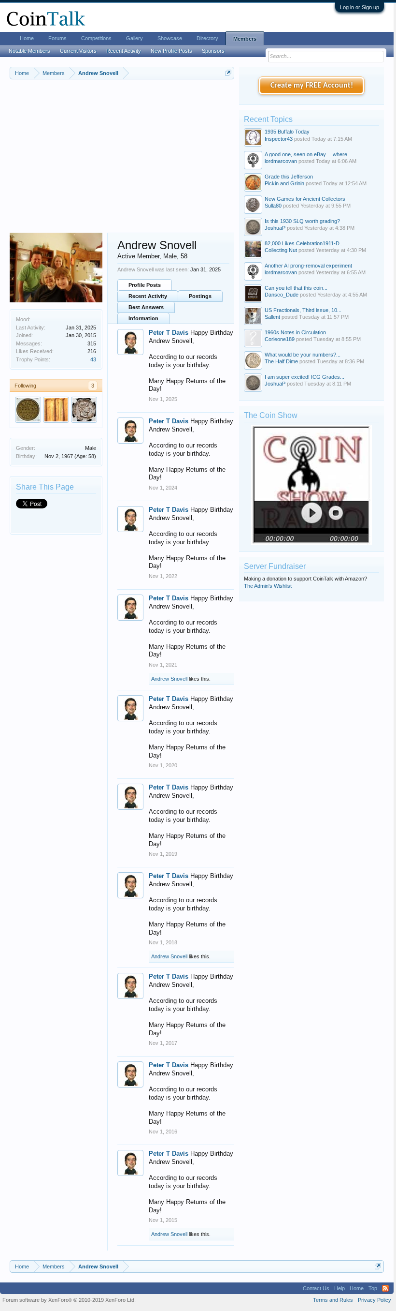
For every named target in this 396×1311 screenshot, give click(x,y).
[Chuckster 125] (56, 410)
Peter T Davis (168, 332)
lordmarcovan (281, 161)
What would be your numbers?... (302, 355)
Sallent (272, 317)
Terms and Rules (333, 1300)
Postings (200, 296)
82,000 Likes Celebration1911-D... (304, 243)
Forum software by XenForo (69, 1300)
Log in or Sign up (359, 7)
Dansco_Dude (281, 295)
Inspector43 (279, 139)
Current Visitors (78, 51)
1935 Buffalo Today (287, 131)
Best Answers (146, 307)
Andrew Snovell (169, 679)
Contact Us (316, 1288)
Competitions (96, 38)
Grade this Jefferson (289, 176)
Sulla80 (273, 206)
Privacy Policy (374, 1300)
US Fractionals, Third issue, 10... (303, 310)
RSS (385, 1288)
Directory (207, 38)
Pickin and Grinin (284, 183)
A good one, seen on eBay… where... (308, 154)
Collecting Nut (281, 250)
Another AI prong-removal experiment (308, 265)
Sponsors (213, 51)
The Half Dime (281, 361)
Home (27, 38)
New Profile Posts (171, 51)
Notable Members (29, 51)
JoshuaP (275, 228)
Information (143, 318)
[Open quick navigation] (228, 73)
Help (339, 1288)
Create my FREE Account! (311, 85)
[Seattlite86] (84, 410)
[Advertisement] (122, 160)
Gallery (134, 38)
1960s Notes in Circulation (295, 332)
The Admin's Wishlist (268, 586)
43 (93, 359)
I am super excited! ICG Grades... (304, 377)
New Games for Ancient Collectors (305, 199)
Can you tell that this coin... (296, 288)
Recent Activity (147, 296)
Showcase (169, 38)
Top (372, 1288)
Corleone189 (280, 339)
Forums (57, 38)
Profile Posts (144, 285)
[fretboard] (28, 410)
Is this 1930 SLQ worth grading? (302, 221)
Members (244, 39)
